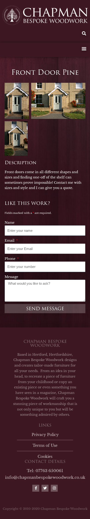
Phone (10, 259)
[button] (84, 33)
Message (11, 277)
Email (10, 240)
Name (10, 223)
